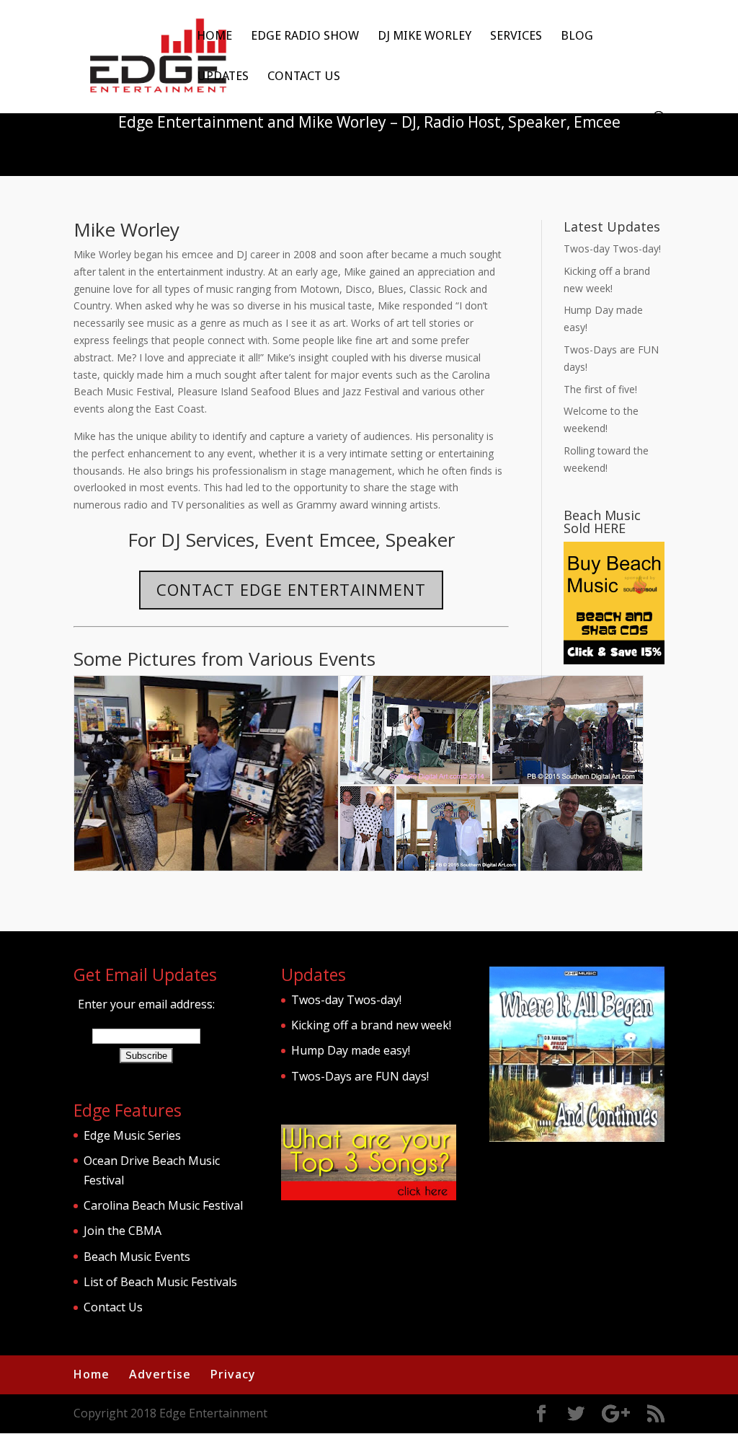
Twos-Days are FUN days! (360, 1076)
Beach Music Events (137, 1256)
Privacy (233, 1374)
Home (214, 36)
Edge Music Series (132, 1135)
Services (516, 36)
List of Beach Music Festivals (160, 1282)
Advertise (160, 1374)
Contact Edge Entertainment (291, 589)
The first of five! (600, 389)
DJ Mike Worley (424, 36)
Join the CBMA (122, 1231)
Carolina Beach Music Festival (163, 1205)
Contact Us (303, 77)
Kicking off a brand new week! (371, 1025)
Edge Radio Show (305, 36)
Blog (577, 36)
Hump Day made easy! (350, 1050)
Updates (223, 77)
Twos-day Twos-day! (612, 248)
